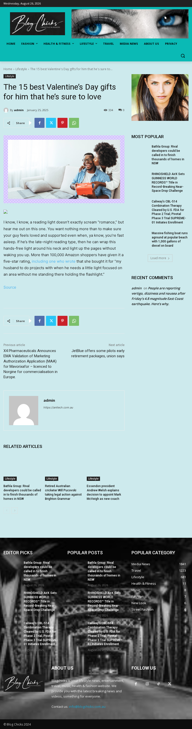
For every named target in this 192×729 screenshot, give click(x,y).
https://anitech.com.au (58, 407)
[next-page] (15, 510)
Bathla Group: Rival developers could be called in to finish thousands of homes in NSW (168, 155)
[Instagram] (147, 683)
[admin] (7, 110)
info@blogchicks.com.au (87, 706)
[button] (182, 56)
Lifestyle (21, 69)
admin (19, 110)
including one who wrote (54, 261)
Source (10, 287)
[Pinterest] (63, 123)
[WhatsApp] (74, 123)
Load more (158, 258)
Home (8, 69)
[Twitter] (51, 123)
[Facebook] (39, 123)
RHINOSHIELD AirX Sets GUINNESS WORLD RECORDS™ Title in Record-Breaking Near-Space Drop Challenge (168, 182)
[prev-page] (7, 510)
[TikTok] (158, 683)
